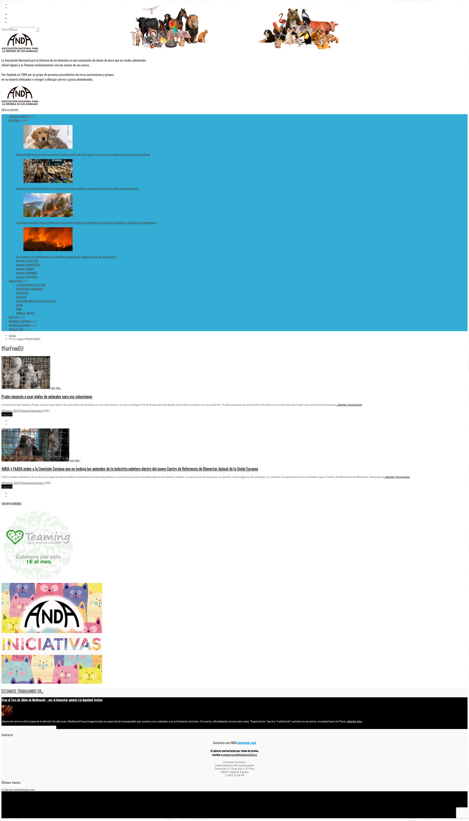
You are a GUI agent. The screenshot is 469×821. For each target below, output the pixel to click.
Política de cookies (45, 817)
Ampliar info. (355, 721)
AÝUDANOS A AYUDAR (19, 321)
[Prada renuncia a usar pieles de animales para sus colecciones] (25, 388)
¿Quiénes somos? (18, 116)
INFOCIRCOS (22, 293)
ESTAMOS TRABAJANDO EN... (22, 691)
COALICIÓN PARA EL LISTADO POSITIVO (36, 301)
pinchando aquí (247, 742)
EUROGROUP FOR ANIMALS (29, 289)
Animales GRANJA (25, 269)
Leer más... (56, 388)
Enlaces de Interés (18, 22)
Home (12, 335)
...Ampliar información (349, 404)
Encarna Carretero (31, 410)
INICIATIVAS (15, 281)
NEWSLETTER (16, 329)
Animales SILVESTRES (27, 261)
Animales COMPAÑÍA (26, 273)
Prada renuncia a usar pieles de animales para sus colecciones (46, 396)
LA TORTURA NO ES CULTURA (31, 285)
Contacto (14, 18)
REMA (19, 309)
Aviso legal (6, 817)
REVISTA (13, 317)
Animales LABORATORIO (28, 265)
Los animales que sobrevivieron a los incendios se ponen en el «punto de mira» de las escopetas (66, 257)
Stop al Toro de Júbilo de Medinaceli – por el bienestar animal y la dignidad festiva (51, 699)
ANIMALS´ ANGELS (25, 313)
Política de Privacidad (23, 817)
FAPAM (19, 305)
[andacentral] (19, 52)
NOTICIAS (14, 120)
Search (5, 29)
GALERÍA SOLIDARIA (19, 325)
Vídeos (12, 14)
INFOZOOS (21, 297)
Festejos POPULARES (27, 277)
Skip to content (9, 109)
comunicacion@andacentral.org (239, 755)
